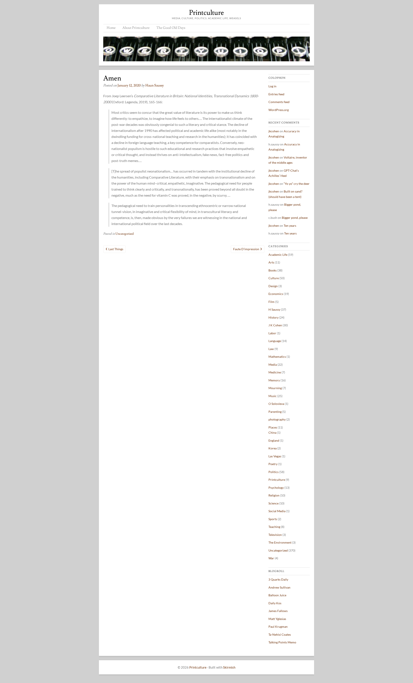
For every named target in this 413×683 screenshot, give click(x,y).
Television (275, 535)
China (272, 432)
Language (274, 341)
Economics (275, 294)
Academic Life (277, 254)
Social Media (276, 511)
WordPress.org (278, 110)
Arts (271, 262)
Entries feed (276, 94)
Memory (274, 380)
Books (272, 270)
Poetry (272, 464)
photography (277, 419)
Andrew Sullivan (279, 587)
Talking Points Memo (282, 642)
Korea (272, 448)
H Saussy (274, 309)
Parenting (275, 411)
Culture (273, 278)
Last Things (115, 249)
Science (273, 503)
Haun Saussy (154, 85)
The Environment (279, 542)
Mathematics (277, 356)
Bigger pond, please (295, 217)
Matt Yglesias (277, 619)
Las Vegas (274, 456)
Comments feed (279, 102)
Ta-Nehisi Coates (279, 634)
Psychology (276, 487)
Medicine (274, 372)
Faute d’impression (246, 249)
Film (271, 302)
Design (273, 286)
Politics (273, 472)
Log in (272, 86)
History (273, 317)
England (273, 440)
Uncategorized (125, 234)
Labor (272, 333)
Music (272, 396)
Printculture (206, 12)
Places (272, 427)
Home (111, 28)
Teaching (274, 527)
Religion (273, 495)
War (271, 558)
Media (272, 364)
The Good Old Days (170, 28)
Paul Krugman (278, 626)
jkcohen (273, 131)
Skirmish (229, 667)
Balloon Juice (277, 595)
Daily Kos (274, 603)
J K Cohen (275, 325)
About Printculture (135, 28)
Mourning (275, 388)
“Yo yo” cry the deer (297, 183)
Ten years (290, 225)
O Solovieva (276, 403)
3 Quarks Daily (278, 579)
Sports (272, 519)
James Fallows (278, 611)
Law (271, 349)
